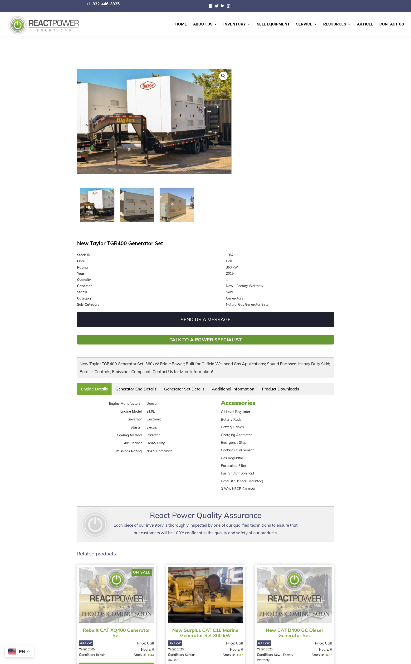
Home (181, 24)
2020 (179, 646)
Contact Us (391, 24)
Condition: (87, 651)
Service (304, 24)
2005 (91, 646)
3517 (238, 652)
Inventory (234, 24)
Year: (83, 646)
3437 (326, 652)
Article (365, 24)
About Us (202, 24)
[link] (212, 6)
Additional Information (170, 387)
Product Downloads (199, 387)
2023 (267, 646)
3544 (150, 652)
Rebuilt (100, 651)
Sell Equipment (273, 24)
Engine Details (87, 387)
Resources (334, 24)
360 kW (174, 640)
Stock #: (140, 651)
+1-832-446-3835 (103, 3)
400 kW (86, 640)
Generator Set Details (141, 387)
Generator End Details (112, 387)
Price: (141, 640)
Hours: (146, 646)
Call (149, 639)
